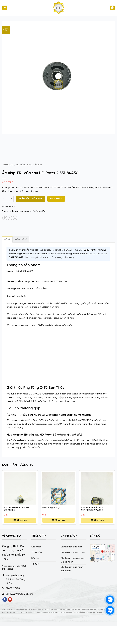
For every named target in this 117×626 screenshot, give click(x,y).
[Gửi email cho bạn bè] (15, 218)
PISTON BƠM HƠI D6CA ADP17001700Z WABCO (92, 509)
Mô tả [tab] (7, 240)
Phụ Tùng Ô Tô (39, 211)
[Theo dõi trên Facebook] (4, 599)
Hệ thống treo (24, 165)
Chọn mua (22, 520)
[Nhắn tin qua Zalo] (110, 600)
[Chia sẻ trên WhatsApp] (4, 218)
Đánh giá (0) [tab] (21, 240)
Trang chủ (7, 165)
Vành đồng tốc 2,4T (51, 508)
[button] (4, 8)
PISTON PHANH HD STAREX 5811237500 (16, 509)
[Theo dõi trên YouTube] (10, 599)
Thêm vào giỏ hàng (30, 199)
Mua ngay (56, 199)
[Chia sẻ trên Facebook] (10, 218)
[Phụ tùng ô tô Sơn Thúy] (58, 8)
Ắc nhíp (38, 165)
